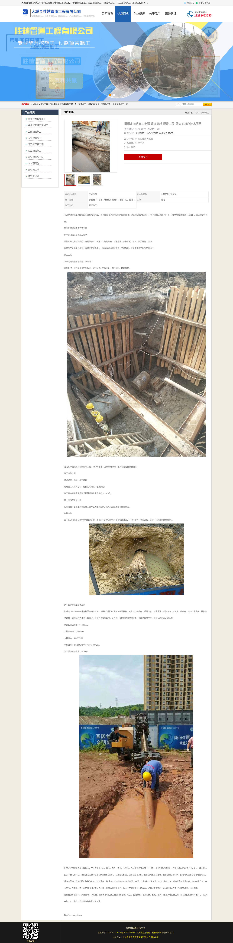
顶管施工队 (33, 170)
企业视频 (139, 13)
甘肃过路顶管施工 (37, 119)
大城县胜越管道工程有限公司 (149, 933)
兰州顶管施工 (34, 132)
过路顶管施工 (34, 151)
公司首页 (107, 13)
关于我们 (155, 13)
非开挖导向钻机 (166, 133)
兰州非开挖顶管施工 (38, 125)
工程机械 (139, 133)
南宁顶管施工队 (36, 157)
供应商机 (123, 13)
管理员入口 (145, 937)
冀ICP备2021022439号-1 (126, 933)
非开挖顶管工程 (36, 144)
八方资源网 (127, 937)
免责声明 (136, 937)
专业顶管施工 (34, 138)
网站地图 (155, 937)
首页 (196, 113)
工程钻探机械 (151, 133)
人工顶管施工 (34, 163)
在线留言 (143, 157)
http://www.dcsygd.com (73, 915)
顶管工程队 (33, 176)
